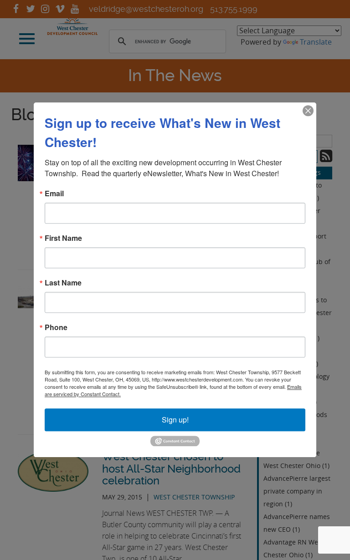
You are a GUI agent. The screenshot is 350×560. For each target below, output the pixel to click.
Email (54, 193)
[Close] (308, 110)
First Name (63, 238)
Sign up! (175, 419)
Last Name (63, 282)
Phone (56, 327)
